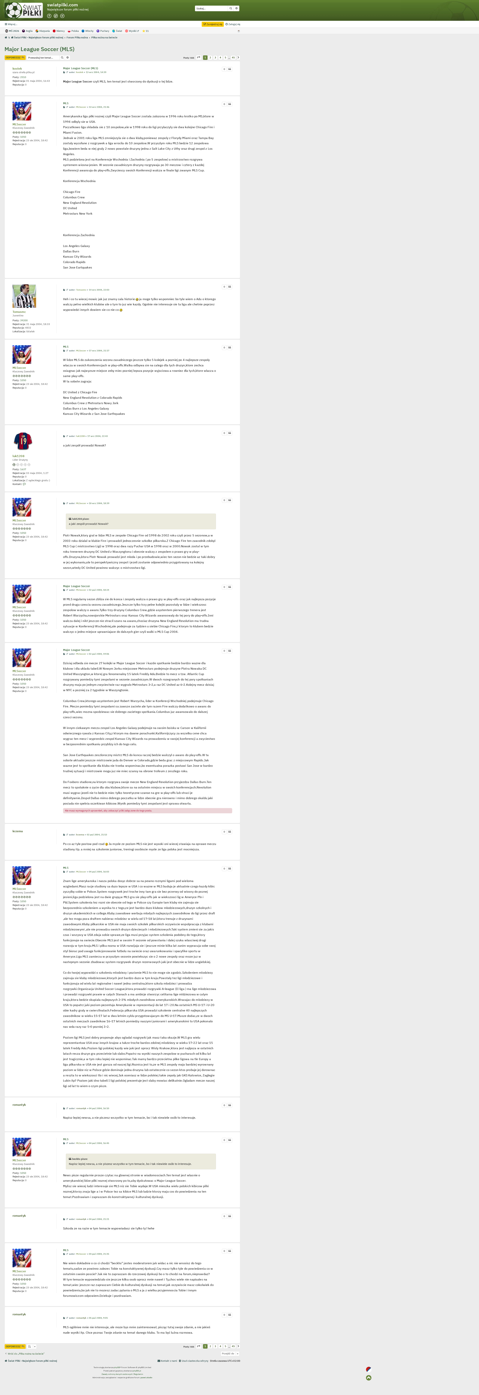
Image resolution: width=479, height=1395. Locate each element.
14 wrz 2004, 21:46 (99, 107)
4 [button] (220, 57)
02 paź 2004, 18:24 (99, 590)
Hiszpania (44, 31)
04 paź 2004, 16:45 (99, 1143)
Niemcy (61, 31)
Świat (119, 31)
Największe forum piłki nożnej (68, 9)
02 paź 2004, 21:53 (97, 834)
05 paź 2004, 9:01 (98, 1318)
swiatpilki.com (62, 5)
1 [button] (205, 57)
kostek (17, 69)
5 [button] (225, 57)
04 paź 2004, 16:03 (99, 871)
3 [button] (215, 57)
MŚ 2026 (14, 31)
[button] (199, 57)
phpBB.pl (137, 1371)
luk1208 (19, 456)
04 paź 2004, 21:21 (99, 1219)
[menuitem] (232, 24)
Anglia (29, 31)
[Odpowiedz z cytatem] (229, 69)
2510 (23, 77)
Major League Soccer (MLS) (39, 49)
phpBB (117, 1367)
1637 (23, 469)
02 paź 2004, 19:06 (99, 654)
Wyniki (133, 31)
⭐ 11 (145, 31)
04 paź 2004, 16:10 (99, 1108)
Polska (75, 31)
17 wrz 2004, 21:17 (99, 350)
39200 (24, 320)
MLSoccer (19, 124)
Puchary (104, 31)
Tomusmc (19, 312)
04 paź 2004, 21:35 (99, 1254)
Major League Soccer (76, 586)
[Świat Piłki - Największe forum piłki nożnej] (25, 10)
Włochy (89, 31)
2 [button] (210, 57)
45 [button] (233, 57)
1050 (23, 136)
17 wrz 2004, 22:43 (97, 436)
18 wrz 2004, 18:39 (99, 503)
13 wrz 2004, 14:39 (96, 72)
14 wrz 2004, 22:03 (99, 290)
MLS (65, 103)
